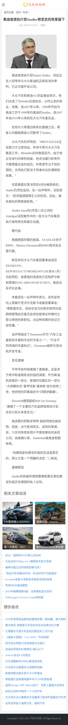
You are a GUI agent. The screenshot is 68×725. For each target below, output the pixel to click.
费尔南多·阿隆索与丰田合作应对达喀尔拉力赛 (32, 625)
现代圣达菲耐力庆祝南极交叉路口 (25, 643)
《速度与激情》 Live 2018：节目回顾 (27, 637)
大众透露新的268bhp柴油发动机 (23, 661)
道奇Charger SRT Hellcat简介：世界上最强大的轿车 (35, 685)
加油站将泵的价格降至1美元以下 (24, 649)
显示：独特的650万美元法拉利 (23, 555)
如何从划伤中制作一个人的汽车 (23, 691)
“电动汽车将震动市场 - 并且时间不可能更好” (31, 573)
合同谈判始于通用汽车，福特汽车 (25, 703)
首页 (18, 12)
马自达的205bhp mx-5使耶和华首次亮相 (28, 561)
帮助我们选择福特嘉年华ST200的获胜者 (28, 679)
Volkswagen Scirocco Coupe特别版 (24, 597)
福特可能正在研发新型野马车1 (23, 567)
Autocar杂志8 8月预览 (17, 655)
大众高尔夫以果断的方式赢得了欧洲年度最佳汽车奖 (35, 697)
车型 (25, 12)
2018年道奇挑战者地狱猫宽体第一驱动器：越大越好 (35, 619)
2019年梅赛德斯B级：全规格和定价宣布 (28, 591)
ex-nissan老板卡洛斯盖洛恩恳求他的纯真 (28, 579)
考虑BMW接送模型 (16, 585)
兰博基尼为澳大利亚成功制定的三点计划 (29, 631)
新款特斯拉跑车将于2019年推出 (23, 673)
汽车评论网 (34, 4)
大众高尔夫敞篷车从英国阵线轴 (23, 667)
